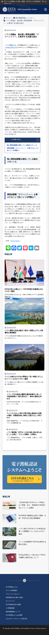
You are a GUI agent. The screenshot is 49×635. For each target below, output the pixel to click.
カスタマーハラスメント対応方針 (16, 619)
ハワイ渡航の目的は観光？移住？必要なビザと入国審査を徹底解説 (24, 331)
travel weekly (14, 241)
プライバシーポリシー (13, 594)
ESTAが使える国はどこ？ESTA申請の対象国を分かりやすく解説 (24, 290)
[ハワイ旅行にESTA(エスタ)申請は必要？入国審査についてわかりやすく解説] (9, 531)
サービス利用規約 (11, 590)
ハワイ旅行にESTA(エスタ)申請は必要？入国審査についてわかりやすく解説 (32, 531)
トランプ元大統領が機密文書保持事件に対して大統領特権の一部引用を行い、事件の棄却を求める (24, 396)
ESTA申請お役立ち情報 (13, 604)
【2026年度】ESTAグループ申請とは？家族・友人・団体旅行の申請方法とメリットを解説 (32, 505)
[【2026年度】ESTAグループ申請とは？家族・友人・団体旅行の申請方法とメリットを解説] (9, 505)
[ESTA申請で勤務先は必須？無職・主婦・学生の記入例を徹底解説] (9, 518)
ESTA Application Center (27, 9)
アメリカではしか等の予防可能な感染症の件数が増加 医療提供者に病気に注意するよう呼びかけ (24, 415)
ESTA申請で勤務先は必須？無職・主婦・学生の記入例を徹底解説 (32, 516)
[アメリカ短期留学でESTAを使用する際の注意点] (9, 544)
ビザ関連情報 (10, 608)
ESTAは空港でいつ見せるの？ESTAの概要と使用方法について (32, 556)
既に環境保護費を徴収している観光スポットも (22, 145)
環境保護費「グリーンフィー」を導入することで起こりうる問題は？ (23, 149)
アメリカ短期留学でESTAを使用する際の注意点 (32, 543)
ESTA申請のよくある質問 (14, 615)
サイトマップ (10, 601)
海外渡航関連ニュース (13, 611)
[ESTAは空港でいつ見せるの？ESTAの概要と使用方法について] (9, 557)
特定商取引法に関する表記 (14, 597)
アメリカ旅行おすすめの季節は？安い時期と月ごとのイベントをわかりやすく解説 (24, 377)
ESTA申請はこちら (12, 587)
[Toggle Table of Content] (37, 140)
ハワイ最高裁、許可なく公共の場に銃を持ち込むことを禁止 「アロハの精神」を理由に (24, 433)
